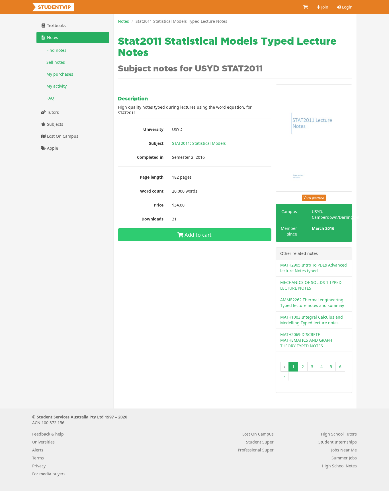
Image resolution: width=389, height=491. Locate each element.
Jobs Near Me (344, 450)
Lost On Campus (62, 136)
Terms (38, 458)
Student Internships (337, 442)
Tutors (52, 112)
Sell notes (55, 62)
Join (324, 7)
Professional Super (256, 450)
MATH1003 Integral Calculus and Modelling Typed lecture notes (311, 319)
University (153, 129)
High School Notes (339, 466)
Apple (52, 148)
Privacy (39, 466)
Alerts (37, 450)
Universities (43, 442)
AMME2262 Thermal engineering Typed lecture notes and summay (312, 302)
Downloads (152, 219)
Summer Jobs (344, 458)
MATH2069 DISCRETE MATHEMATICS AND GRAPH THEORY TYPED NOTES (306, 340)
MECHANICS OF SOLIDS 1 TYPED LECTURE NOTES (310, 285)
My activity (56, 86)
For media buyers (48, 473)
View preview (314, 197)
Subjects (54, 124)
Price (158, 205)
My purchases (59, 74)
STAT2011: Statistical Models (199, 143)
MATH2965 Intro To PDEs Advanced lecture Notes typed (313, 267)
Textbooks (56, 25)
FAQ (50, 98)
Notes (123, 21)
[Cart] (306, 7)
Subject (156, 143)
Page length (151, 177)
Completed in (150, 157)
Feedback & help (48, 434)
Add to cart (197, 234)
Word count (151, 191)
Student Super (260, 442)
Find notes (56, 50)
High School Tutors (339, 434)
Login (347, 7)
